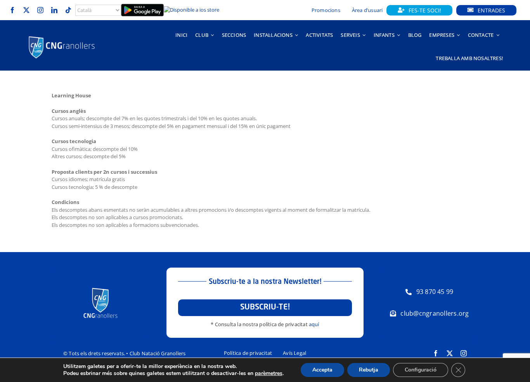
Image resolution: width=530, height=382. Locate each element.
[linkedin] (54, 10)
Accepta (322, 369)
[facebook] (12, 10)
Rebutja (368, 369)
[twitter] (26, 10)
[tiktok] (68, 10)
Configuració (420, 369)
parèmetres (268, 373)
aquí (314, 324)
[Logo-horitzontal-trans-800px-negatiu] (62, 36)
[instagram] (40, 10)
